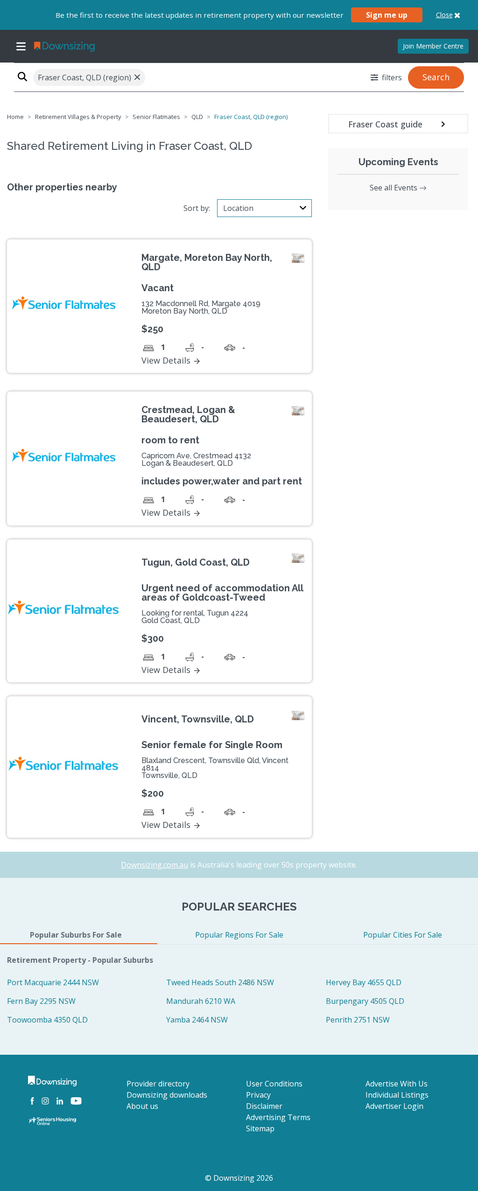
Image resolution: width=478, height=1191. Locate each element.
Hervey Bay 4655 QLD (363, 982)
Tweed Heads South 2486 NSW (220, 982)
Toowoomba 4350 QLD (47, 1020)
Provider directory (158, 1084)
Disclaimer (264, 1106)
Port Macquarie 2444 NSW (53, 982)
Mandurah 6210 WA (200, 1001)
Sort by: (196, 208)
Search (436, 77)
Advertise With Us (397, 1084)
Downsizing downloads (167, 1095)
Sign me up (387, 15)
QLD (197, 116)
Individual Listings (397, 1095)
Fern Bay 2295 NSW (41, 1001)
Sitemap (260, 1128)
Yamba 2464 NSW (197, 1020)
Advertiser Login (394, 1106)
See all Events (394, 187)
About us (142, 1106)
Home (15, 116)
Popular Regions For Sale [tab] (239, 935)
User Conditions (274, 1084)
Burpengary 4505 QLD (365, 1001)
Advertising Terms (278, 1117)
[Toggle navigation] (21, 46)
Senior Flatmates (156, 116)
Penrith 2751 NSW (358, 1020)
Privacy (258, 1095)
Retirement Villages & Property (78, 116)
